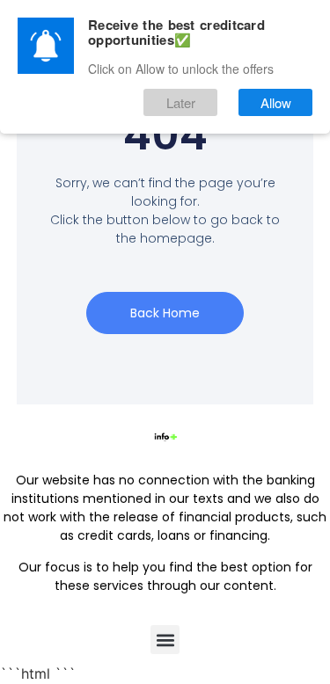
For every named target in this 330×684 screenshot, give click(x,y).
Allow (275, 102)
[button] (165, 639)
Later (180, 102)
